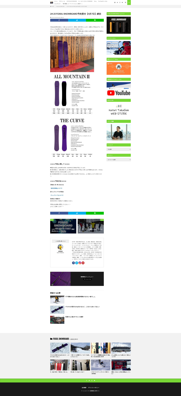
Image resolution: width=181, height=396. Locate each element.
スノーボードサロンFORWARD (85, 1)
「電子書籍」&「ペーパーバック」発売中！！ (72, 3)
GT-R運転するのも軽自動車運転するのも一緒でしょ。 (80, 296)
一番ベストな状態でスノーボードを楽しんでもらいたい (80, 355)
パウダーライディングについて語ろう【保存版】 (100, 372)
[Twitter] (77, 20)
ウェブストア (57, 3)
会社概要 (84, 387)
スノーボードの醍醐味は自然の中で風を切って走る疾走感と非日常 (100, 355)
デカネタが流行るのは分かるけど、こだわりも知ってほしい (82, 306)
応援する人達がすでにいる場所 (74, 317)
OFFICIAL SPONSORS (72, 1)
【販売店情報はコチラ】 (56, 188)
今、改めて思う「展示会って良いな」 (59, 372)
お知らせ (62, 17)
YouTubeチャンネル (102, 1)
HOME (52, 6)
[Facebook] (59, 20)
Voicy (95, 1)
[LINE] (95, 20)
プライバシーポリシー (93, 387)
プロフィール (62, 1)
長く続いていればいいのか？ (77, 372)
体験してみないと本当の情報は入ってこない (121, 372)
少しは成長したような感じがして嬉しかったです (121, 355)
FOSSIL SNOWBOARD (60, 6)
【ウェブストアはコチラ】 (57, 195)
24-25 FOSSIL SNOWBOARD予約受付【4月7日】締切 (77, 6)
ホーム (55, 1)
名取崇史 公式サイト (95, 390)
